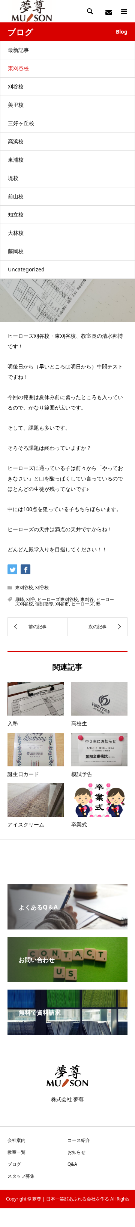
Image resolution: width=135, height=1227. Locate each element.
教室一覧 (17, 1152)
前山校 (16, 196)
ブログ (14, 1164)
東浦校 (16, 159)
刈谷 (30, 599)
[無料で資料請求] (68, 1032)
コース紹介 (79, 1140)
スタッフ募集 (21, 1176)
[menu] (108, 11)
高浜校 (16, 141)
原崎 (19, 599)
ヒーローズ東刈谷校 (58, 599)
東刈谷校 (18, 68)
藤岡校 (16, 251)
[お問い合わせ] (68, 979)
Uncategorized (26, 269)
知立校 (16, 214)
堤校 (13, 177)
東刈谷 (87, 599)
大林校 (16, 232)
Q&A (72, 1164)
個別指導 (44, 604)
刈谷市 (62, 604)
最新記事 (18, 49)
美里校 (16, 104)
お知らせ (77, 1152)
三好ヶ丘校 (21, 123)
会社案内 (17, 1140)
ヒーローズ (82, 604)
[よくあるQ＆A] (68, 926)
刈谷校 (16, 86)
